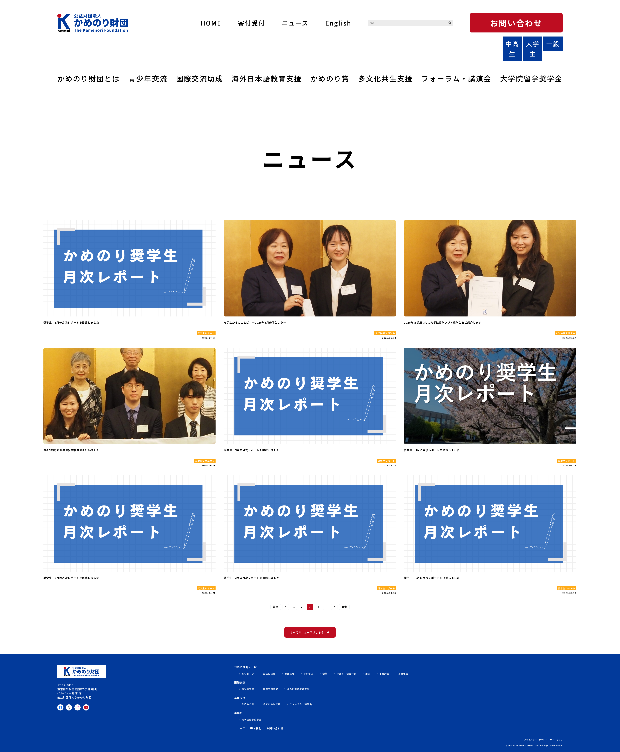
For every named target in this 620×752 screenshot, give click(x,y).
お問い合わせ (516, 22)
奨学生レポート (206, 333)
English (338, 22)
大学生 (532, 48)
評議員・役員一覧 (346, 673)
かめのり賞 (330, 78)
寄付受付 (251, 22)
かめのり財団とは (88, 78)
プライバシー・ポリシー (536, 739)
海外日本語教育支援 (267, 78)
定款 (367, 673)
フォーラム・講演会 (456, 78)
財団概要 (290, 673)
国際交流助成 (199, 78)
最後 (344, 606)
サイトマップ (556, 739)
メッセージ (248, 673)
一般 (553, 43)
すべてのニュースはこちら (307, 632)
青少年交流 (148, 78)
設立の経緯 (269, 673)
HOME (211, 22)
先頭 (275, 606)
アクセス (308, 673)
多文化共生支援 (385, 78)
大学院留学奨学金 (531, 78)
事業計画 (384, 673)
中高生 (512, 48)
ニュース (295, 22)
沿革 (324, 673)
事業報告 (403, 673)
